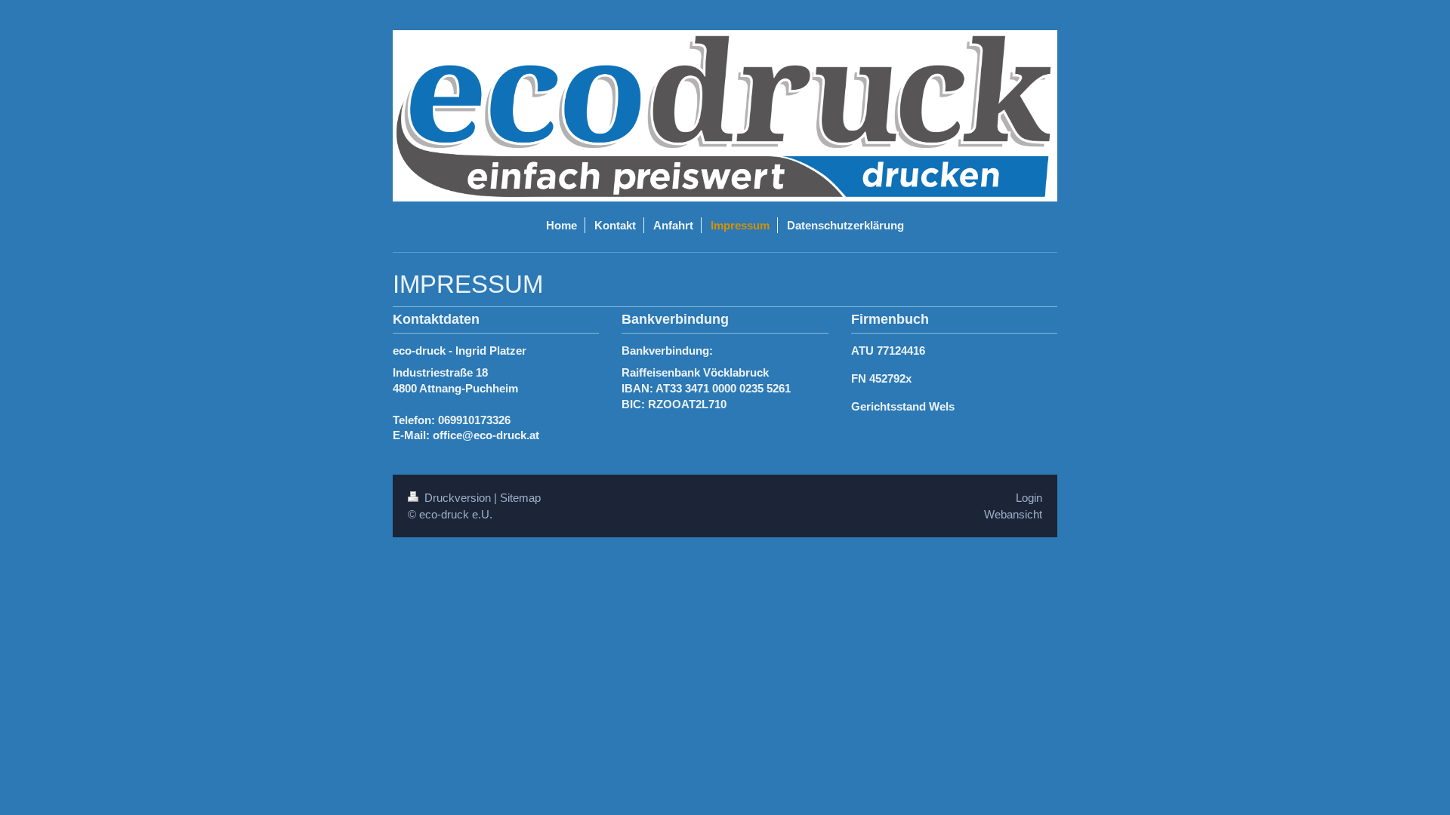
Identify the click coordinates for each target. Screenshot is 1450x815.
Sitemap (520, 497)
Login (1029, 497)
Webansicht (1013, 514)
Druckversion (457, 497)
